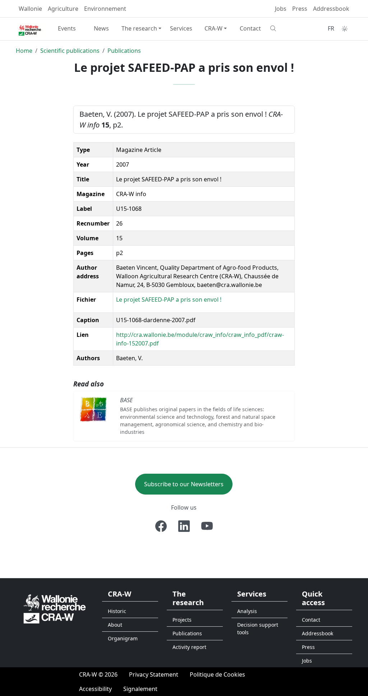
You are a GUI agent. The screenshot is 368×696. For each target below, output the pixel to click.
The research (139, 28)
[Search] (284, 28)
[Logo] (54, 608)
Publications (124, 51)
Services (181, 28)
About (115, 624)
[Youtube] (207, 526)
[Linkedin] (184, 526)
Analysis (247, 611)
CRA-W (213, 28)
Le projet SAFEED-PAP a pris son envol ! (168, 299)
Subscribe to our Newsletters (184, 484)
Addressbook (331, 9)
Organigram (123, 638)
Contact (250, 28)
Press (299, 9)
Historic (117, 611)
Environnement (105, 9)
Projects (182, 619)
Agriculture (63, 9)
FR (331, 28)
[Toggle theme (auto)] (344, 28)
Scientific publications (70, 51)
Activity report (189, 647)
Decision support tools (257, 628)
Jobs (280, 9)
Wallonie (30, 9)
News (101, 28)
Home (24, 51)
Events (67, 28)
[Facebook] (161, 526)
